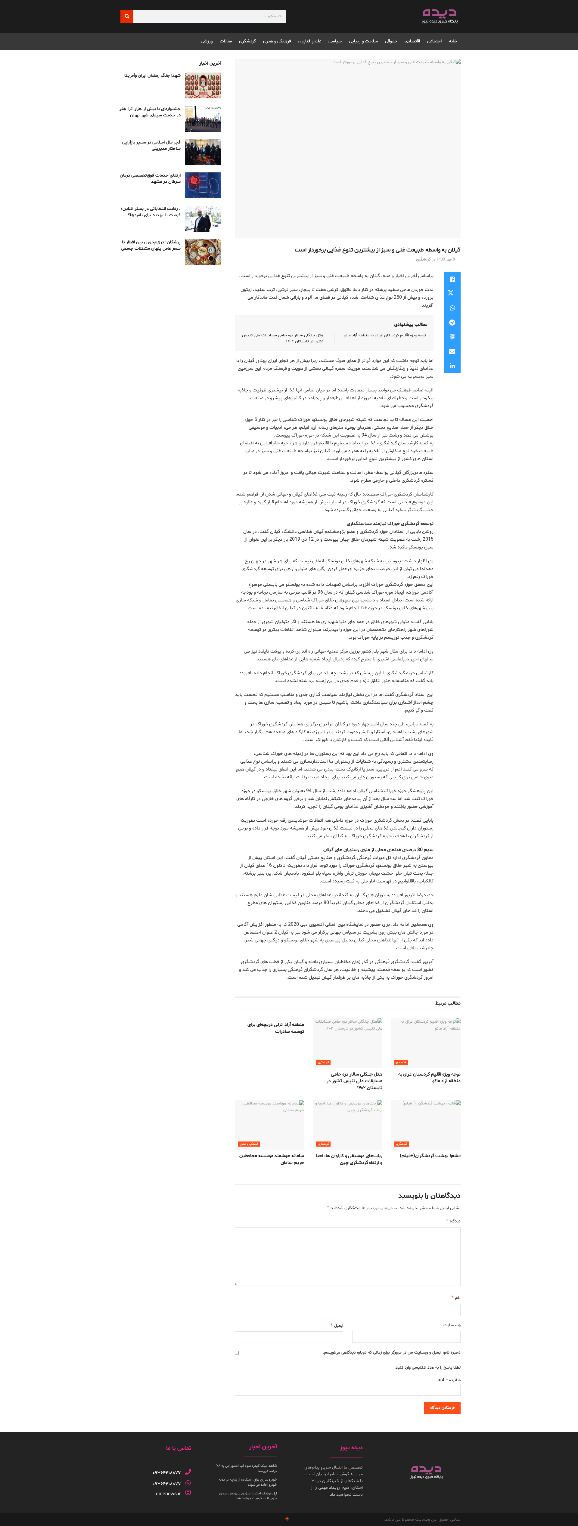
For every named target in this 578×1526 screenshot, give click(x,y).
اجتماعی (434, 41)
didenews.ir (168, 1493)
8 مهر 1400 (446, 259)
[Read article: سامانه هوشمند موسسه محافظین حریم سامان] (269, 1125)
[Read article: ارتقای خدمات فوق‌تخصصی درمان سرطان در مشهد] (203, 185)
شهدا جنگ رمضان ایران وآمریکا (152, 76)
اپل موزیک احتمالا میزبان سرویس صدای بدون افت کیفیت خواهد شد (248, 1496)
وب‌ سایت (452, 1325)
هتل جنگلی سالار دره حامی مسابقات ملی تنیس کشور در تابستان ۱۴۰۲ (354, 1081)
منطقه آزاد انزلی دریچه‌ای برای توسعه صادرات (275, 1028)
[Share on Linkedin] (452, 366)
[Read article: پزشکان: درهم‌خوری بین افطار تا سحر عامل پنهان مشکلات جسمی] (203, 252)
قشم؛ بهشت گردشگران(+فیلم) (430, 1156)
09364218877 (167, 1473)
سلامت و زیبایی (363, 41)
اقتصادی (412, 41)
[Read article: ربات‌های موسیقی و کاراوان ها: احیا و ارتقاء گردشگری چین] (347, 1125)
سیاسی (335, 41)
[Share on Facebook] (452, 279)
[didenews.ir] (188, 1493)
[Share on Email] (452, 351)
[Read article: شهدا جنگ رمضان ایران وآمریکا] (203, 85)
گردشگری (247, 41)
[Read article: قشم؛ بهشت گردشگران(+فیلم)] (426, 1125)
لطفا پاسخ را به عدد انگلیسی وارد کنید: (427, 1367)
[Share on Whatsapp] (452, 308)
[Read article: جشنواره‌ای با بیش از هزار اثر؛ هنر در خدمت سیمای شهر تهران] (203, 119)
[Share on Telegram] (452, 322)
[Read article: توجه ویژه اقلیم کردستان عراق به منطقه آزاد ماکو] (426, 1043)
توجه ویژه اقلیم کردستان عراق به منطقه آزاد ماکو (385, 335)
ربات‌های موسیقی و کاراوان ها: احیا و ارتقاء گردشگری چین (349, 1159)
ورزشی (207, 41)
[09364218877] (188, 1472)
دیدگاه (453, 1221)
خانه (453, 41)
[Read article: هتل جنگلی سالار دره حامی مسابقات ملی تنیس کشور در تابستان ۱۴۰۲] (347, 1043)
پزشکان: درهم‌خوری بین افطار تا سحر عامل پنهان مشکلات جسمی (151, 245)
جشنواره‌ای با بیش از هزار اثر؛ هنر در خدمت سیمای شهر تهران (150, 112)
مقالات (226, 41)
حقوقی (391, 41)
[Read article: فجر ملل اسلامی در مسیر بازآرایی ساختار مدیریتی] (203, 152)
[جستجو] (126, 16)
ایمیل (336, 1325)
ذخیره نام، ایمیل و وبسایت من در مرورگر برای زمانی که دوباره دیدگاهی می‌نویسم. (392, 1352)
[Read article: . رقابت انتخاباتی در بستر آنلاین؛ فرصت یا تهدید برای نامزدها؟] (203, 219)
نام (456, 1298)
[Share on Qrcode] (452, 337)
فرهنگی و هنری (277, 41)
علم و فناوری (309, 41)
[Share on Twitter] (452, 293)
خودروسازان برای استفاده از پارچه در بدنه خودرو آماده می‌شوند (248, 1482)
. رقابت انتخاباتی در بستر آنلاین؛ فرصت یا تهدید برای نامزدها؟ (151, 212)
